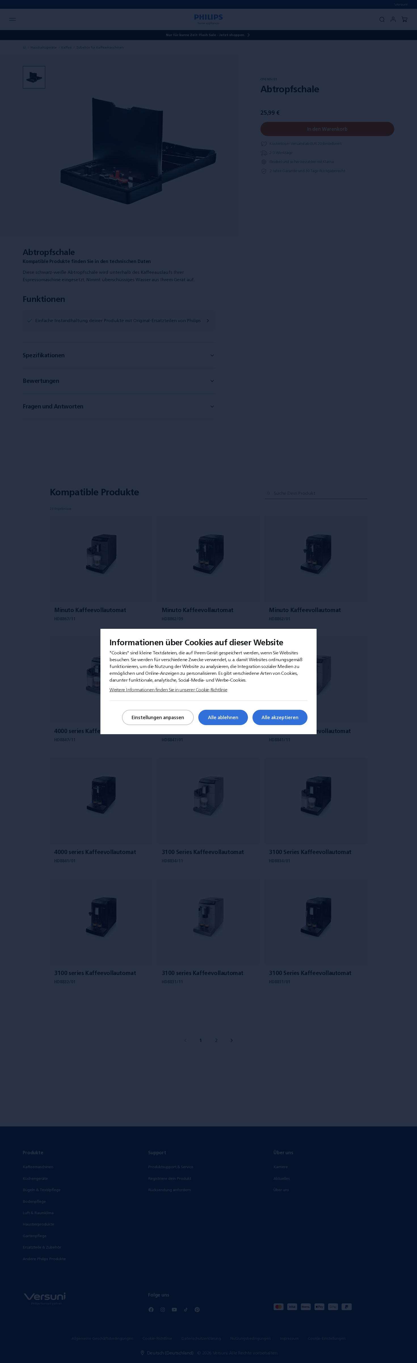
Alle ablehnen (223, 717)
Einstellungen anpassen (158, 717)
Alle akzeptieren (280, 717)
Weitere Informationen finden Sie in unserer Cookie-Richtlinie (168, 690)
